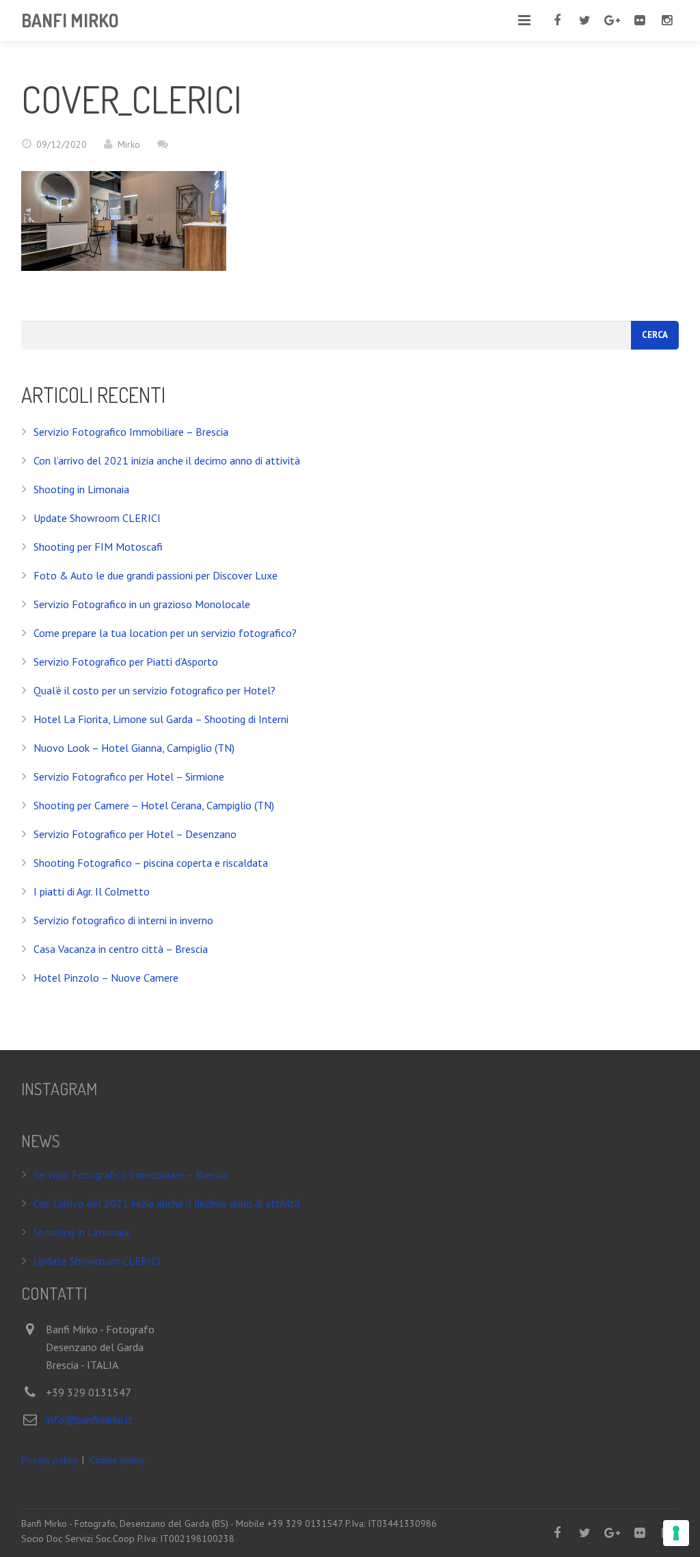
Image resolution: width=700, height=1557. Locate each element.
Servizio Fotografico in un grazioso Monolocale (141, 604)
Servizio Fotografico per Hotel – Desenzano (135, 834)
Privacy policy (49, 1460)
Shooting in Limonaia (81, 489)
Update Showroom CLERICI (97, 518)
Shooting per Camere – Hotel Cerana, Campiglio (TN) (153, 805)
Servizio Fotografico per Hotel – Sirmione (128, 776)
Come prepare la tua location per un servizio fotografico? (165, 633)
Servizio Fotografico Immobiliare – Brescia (130, 432)
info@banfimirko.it (89, 1419)
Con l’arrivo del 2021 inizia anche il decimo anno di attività (166, 460)
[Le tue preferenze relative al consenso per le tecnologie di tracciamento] (676, 1533)
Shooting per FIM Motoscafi (98, 546)
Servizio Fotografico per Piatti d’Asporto (125, 661)
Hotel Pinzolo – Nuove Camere (105, 977)
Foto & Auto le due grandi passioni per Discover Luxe (155, 575)
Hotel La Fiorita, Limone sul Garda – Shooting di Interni (160, 719)
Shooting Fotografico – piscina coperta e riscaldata (150, 862)
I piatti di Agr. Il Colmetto (91, 891)
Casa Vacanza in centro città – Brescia (120, 949)
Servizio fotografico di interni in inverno (123, 920)
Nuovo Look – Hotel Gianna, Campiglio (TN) (133, 748)
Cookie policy (117, 1460)
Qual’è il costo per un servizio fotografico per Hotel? (154, 690)
